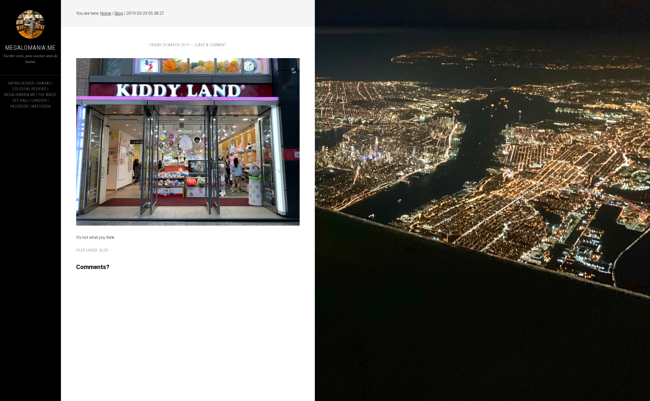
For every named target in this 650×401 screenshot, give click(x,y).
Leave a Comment (210, 45)
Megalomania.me (30, 47)
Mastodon (41, 106)
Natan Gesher (21, 83)
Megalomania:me (19, 95)
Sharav (44, 83)
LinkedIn (39, 100)
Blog (104, 250)
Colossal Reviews (29, 89)
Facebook (19, 106)
